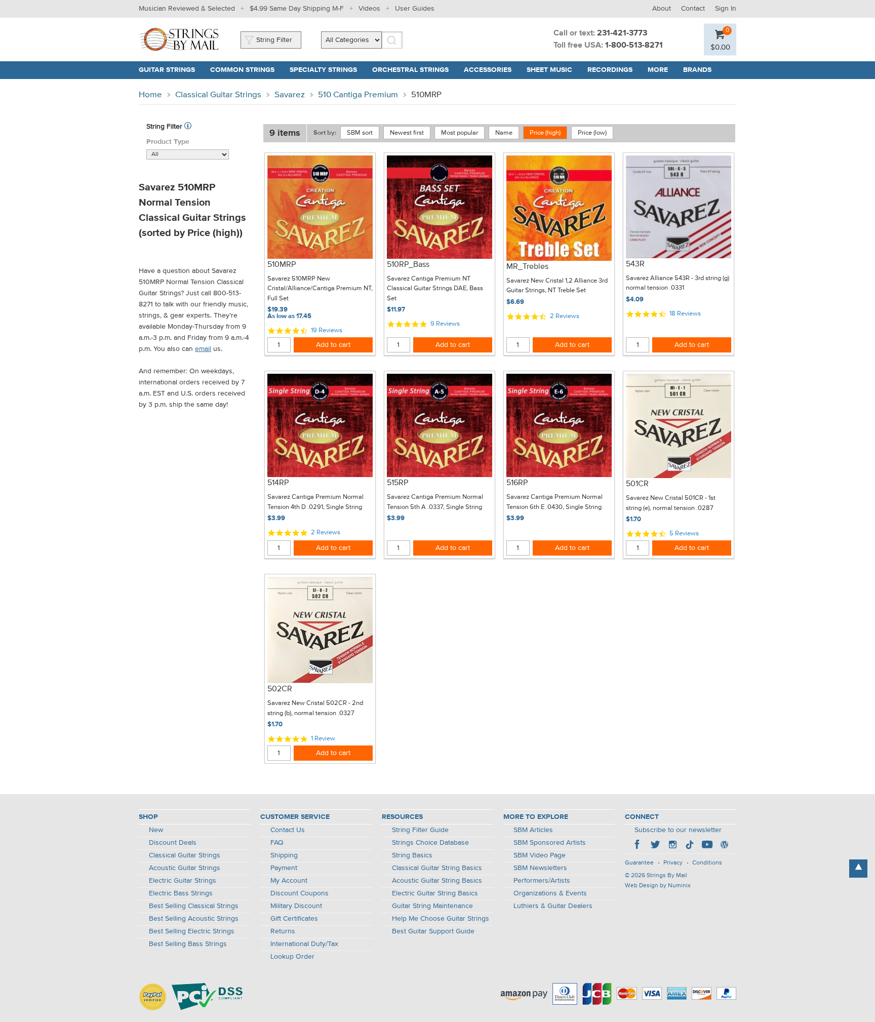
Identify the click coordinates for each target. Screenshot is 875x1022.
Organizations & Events (550, 893)
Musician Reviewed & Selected (187, 8)
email (203, 348)
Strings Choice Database (430, 842)
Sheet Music (549, 69)
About (661, 8)
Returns (282, 931)
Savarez (289, 95)
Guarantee (639, 863)
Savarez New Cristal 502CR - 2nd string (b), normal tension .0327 (315, 708)
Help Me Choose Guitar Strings (440, 918)
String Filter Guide (420, 830)
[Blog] (724, 845)
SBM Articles (533, 830)
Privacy (673, 863)
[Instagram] (672, 845)
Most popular (459, 133)
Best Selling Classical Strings (193, 906)
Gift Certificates (294, 918)
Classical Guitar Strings (218, 95)
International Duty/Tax (304, 944)
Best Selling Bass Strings (188, 944)
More (658, 69)
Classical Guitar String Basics (437, 868)
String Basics (412, 855)
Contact (693, 8)
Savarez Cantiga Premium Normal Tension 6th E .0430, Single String (554, 502)
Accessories (487, 69)
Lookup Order (292, 956)
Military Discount (296, 906)
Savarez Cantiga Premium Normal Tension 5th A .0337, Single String (435, 502)
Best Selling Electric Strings (191, 931)
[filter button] (187, 126)
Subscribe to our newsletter (678, 830)
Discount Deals (172, 842)
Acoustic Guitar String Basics (437, 880)
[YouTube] (706, 845)
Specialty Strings (323, 69)
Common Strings (242, 69)
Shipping (284, 855)
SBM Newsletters (540, 868)
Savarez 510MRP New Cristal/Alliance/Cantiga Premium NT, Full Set (320, 289)
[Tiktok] (689, 845)
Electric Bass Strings (181, 893)
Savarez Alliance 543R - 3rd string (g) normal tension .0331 (677, 283)
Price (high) (545, 133)
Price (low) (592, 133)
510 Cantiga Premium (358, 95)
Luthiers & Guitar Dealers (552, 906)
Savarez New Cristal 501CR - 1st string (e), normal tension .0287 (670, 503)
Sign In (725, 8)
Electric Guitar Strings (182, 880)
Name (503, 133)
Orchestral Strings (410, 69)
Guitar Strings (167, 69)
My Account (288, 880)
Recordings (609, 69)
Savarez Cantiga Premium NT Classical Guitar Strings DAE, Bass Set (435, 289)
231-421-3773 (622, 33)
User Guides (414, 8)
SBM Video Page (539, 855)
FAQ (277, 842)
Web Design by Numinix (658, 886)
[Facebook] (638, 845)
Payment (283, 868)
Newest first (407, 133)
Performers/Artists (541, 880)
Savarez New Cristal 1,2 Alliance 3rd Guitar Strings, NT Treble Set (557, 286)
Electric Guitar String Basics (435, 893)
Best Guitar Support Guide (433, 931)
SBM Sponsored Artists (549, 842)
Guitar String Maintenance (432, 906)
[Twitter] (655, 845)
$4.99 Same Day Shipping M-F (297, 8)
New (156, 830)
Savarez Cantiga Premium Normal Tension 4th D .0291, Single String (315, 502)
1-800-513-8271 (634, 46)
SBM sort (360, 133)
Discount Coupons (299, 893)
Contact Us (287, 830)
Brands (697, 69)
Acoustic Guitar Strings (184, 868)
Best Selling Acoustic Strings (193, 918)
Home (150, 95)
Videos (369, 8)
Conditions (707, 863)
